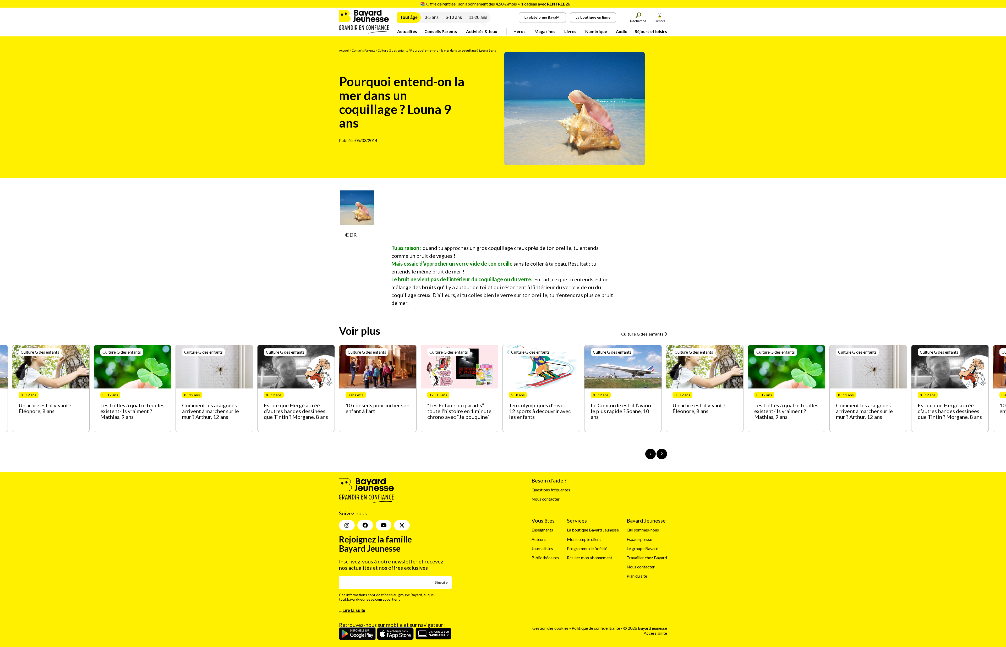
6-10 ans (454, 17)
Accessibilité (655, 632)
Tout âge (409, 17)
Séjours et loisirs (651, 31)
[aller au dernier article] (650, 454)
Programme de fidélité (587, 548)
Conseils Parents (440, 31)
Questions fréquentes (551, 489)
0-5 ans (432, 17)
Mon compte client (584, 539)
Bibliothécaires (545, 557)
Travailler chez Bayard (647, 557)
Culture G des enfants (393, 50)
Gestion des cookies (550, 628)
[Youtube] (383, 525)
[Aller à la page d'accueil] (364, 31)
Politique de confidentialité (596, 628)
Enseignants (542, 529)
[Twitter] (402, 525)
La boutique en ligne (593, 17)
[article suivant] (662, 454)
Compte (659, 21)
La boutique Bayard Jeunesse (593, 529)
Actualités (407, 31)
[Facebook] (365, 525)
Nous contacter (546, 498)
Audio (621, 31)
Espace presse (639, 539)
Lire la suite (353, 610)
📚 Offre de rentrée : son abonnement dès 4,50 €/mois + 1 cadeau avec (495, 3)
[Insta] (347, 525)
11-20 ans (478, 17)
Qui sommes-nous (643, 529)
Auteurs (539, 539)
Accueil (344, 50)
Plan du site (637, 575)
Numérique (596, 31)
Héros (519, 31)
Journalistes (542, 548)
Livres (570, 31)
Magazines (544, 31)
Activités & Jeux (481, 31)
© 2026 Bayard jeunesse (645, 628)
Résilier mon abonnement (589, 557)
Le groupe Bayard (642, 548)
